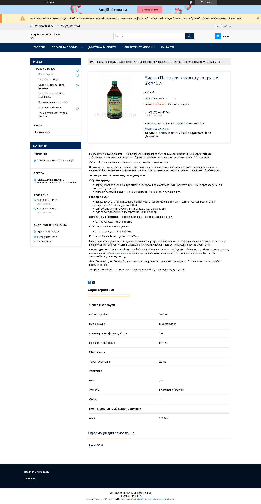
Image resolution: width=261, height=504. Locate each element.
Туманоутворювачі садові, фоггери (53, 114)
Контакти (167, 47)
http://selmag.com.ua (48, 231)
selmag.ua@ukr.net (47, 236)
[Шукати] (189, 36)
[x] (93, 282)
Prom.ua (147, 493)
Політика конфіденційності (161, 499)
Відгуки (38, 124)
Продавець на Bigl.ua (130, 496)
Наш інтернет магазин (138, 47)
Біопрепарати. (127, 61)
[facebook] (89, 282)
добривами (112, 253)
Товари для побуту (49, 79)
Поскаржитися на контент (133, 499)
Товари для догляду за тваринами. (51, 95)
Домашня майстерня (49, 107)
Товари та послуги (65, 47)
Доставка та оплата (102, 47)
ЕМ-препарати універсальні (154, 61)
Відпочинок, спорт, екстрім (53, 102)
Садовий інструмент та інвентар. (51, 86)
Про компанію (42, 132)
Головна (39, 47)
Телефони (29, 478)
